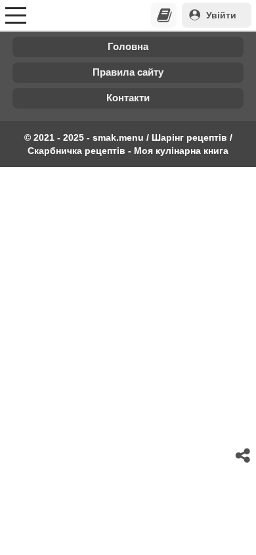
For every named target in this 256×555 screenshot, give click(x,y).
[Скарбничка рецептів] (164, 15)
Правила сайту (128, 72)
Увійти (221, 15)
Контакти (128, 97)
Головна (128, 46)
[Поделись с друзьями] (243, 455)
